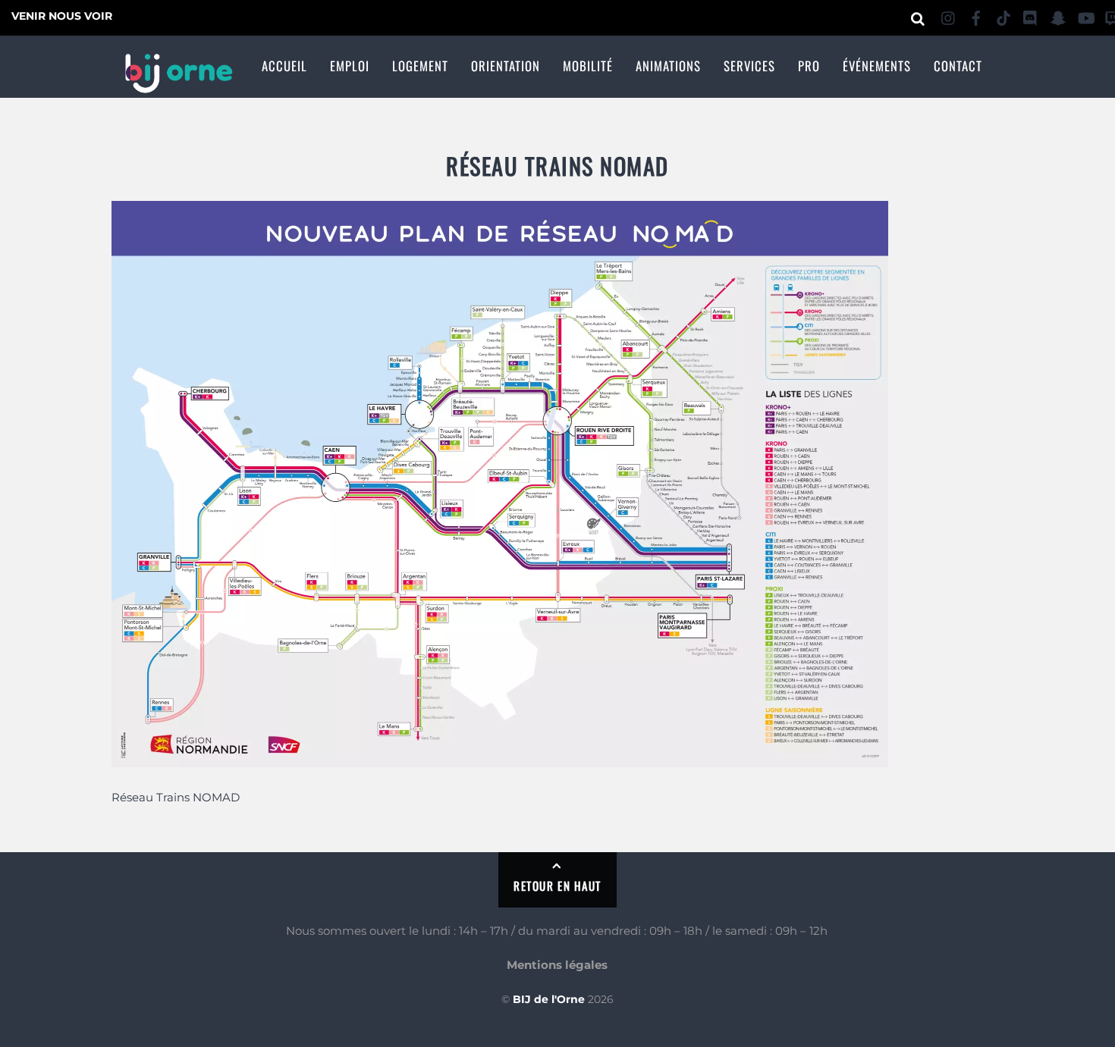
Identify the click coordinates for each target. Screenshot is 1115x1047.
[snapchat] (1058, 15)
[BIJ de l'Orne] (178, 84)
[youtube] (1085, 15)
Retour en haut (557, 885)
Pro (809, 65)
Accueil (284, 65)
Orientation (505, 65)
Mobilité (588, 65)
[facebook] (976, 15)
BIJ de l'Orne (549, 999)
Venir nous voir (61, 16)
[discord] (1030, 15)
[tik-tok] (1003, 15)
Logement (420, 65)
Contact (958, 65)
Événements (877, 65)
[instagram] (949, 15)
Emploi (349, 65)
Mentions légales (557, 965)
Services (749, 65)
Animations (668, 65)
